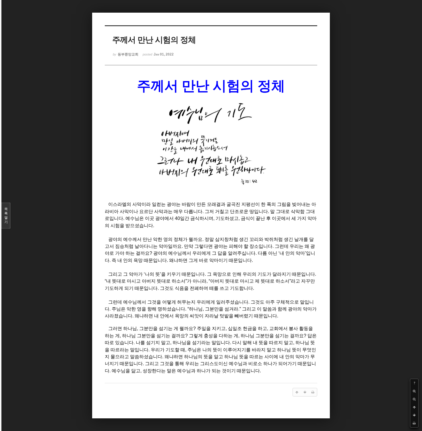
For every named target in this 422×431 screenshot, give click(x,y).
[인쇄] (414, 423)
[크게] (414, 391)
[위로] (414, 407)
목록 (6, 215)
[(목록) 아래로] (414, 415)
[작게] (414, 399)
